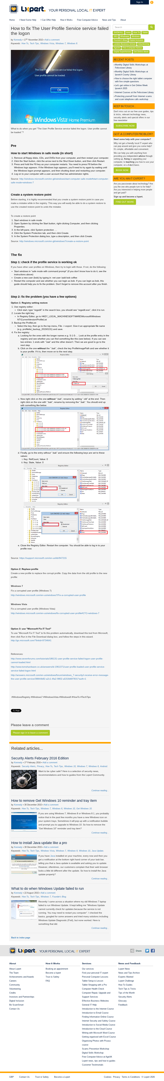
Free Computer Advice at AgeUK (97, 1057)
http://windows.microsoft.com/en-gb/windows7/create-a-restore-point (54, 241)
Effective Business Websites (95, 1001)
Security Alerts (29, 766)
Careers (12, 981)
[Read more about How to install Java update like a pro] (24, 865)
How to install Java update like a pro (39, 843)
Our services (88, 969)
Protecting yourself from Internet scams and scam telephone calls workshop (133, 97)
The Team (14, 973)
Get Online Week (141, 52)
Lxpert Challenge (126, 981)
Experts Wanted (125, 977)
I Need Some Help (27, 20)
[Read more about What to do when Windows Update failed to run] (24, 913)
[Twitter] (147, 950)
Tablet (145, 32)
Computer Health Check (93, 989)
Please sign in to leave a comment (30, 732)
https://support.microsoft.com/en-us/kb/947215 (43, 558)
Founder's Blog (59, 896)
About (123, 20)
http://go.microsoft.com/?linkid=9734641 (31, 640)
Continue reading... (100, 790)
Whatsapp (124, 36)
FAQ (48, 981)
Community (14, 985)
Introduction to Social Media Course (98, 1025)
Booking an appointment (57, 969)
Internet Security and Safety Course (98, 1021)
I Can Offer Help (48, 20)
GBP (11, 1077)
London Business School (124, 44)
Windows (136, 36)
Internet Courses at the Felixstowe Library (134, 92)
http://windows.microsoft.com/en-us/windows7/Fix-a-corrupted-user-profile (48, 595)
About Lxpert (15, 969)
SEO (116, 36)
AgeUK (117, 48)
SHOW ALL (118, 32)
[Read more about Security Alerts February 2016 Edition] (24, 779)
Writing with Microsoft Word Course (98, 1033)
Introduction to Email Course (95, 1013)
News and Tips (109, 20)
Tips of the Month (126, 993)
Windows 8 (72, 43)
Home (12, 20)
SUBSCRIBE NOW (125, 125)
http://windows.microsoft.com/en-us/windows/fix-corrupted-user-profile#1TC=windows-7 (55, 613)
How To (24, 43)
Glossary (122, 1001)
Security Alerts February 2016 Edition (40, 758)
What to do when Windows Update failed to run (47, 889)
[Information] (152, 2)
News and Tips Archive (129, 973)
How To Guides (125, 985)
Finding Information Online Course (98, 1017)
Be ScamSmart (16, 1005)
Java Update (97, 851)
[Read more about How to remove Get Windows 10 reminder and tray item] (24, 821)
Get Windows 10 (84, 808)
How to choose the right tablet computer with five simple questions (133, 80)
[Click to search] (151, 27)
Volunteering (143, 44)
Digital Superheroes (122, 52)
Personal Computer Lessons (95, 977)
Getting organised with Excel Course (99, 1037)
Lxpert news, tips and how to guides (98, 1061)
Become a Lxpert (62, 1077)
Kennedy (18, 40)
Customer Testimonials (92, 1065)
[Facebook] (153, 950)
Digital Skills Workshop (92, 1053)
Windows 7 (61, 43)
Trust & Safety (52, 977)
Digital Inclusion (136, 40)
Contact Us (14, 1009)
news (128, 32)
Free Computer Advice (87, 20)
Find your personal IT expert (95, 973)
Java (52, 856)
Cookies (107, 1077)
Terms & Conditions (131, 1077)
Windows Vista (47, 43)
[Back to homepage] (27, 8)
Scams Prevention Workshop (95, 1049)
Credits (12, 993)
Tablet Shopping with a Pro (94, 985)
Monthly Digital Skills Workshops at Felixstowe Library (131, 66)
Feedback (122, 1005)
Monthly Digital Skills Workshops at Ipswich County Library (131, 73)
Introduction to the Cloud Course (97, 1029)
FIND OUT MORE (125, 202)
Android (103, 766)
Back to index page (20, 937)
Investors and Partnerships (21, 997)
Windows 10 (70, 766)
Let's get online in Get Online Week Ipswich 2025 (131, 87)
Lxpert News (124, 969)
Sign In (139, 2)
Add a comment (52, 40)
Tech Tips (34, 43)
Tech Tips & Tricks (127, 989)
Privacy (40, 766)
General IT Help (89, 1005)
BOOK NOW (122, 170)
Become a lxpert (53, 973)
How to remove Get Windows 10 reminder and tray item (54, 801)
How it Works (66, 20)
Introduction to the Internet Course (98, 1009)
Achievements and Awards (21, 977)
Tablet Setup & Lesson (92, 981)
